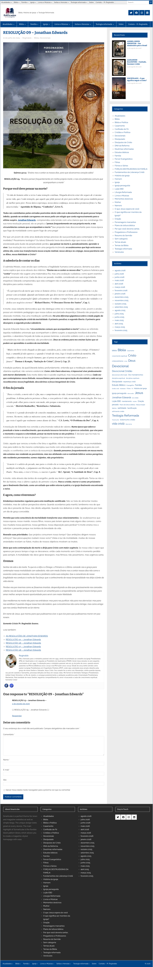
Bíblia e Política (121, 122)
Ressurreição (140, 405)
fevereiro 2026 (121, 290)
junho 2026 (119, 277)
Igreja (117, 182)
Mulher (118, 202)
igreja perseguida (119, 393)
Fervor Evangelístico (124, 159)
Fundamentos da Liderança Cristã (129, 172)
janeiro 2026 (120, 294)
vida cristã (118, 423)
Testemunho (115, 420)
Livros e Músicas (122, 195)
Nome (6, 760)
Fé (132, 388)
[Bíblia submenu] (18, 2)
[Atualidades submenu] (11, 2)
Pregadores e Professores (126, 232)
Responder (17, 716)
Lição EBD (119, 189)
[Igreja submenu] (35, 2)
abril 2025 (119, 324)
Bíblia (36, 38)
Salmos (114, 408)
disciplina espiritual (118, 378)
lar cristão (135, 398)
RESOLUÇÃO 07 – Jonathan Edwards (23, 646)
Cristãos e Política (122, 132)
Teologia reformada (123, 249)
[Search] (150, 2)
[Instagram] (12, 686)
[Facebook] (6, 686)
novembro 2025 (121, 300)
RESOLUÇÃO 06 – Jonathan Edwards (23, 643)
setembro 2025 (121, 307)
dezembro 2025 (121, 297)
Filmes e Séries (121, 166)
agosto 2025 (120, 310)
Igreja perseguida (122, 185)
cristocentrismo (117, 361)
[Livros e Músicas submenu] (51, 2)
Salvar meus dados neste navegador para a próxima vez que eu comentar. (38, 790)
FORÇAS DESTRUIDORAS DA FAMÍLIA (131, 169)
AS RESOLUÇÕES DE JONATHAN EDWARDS (27, 636)
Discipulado (120, 139)
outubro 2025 (120, 304)
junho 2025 (119, 317)
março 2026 (120, 287)
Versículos (119, 252)
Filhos (117, 162)
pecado (115, 404)
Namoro (118, 205)
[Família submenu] (27, 2)
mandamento (127, 401)
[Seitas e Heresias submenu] (68, 2)
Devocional (120, 366)
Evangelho (130, 385)
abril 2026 (119, 284)
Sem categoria (121, 239)
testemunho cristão (127, 420)
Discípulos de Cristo (123, 142)
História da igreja (122, 175)
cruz (125, 361)
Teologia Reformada (125, 415)
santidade (122, 408)
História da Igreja (140, 388)
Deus (131, 360)
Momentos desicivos (124, 199)
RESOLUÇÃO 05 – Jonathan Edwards (23, 639)
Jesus (139, 393)
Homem (118, 179)
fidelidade (123, 388)
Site (4, 780)
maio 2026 (119, 280)
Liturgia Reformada (123, 192)
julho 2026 (119, 274)
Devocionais (45, 38)
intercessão (130, 393)
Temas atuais (120, 242)
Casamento (120, 126)
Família (118, 156)
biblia (114, 350)
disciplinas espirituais (132, 378)
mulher (135, 401)
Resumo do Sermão (123, 235)
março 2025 (120, 327)
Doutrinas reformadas (124, 149)
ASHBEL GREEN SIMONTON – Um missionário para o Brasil (137, 43)
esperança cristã (129, 382)
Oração (118, 219)
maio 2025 (119, 320)
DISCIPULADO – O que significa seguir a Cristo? (137, 79)
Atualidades (120, 116)
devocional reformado (119, 375)
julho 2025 (119, 314)
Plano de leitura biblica (125, 225)
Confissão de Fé (122, 129)
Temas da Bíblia (121, 245)
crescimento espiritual (119, 356)
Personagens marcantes (125, 222)
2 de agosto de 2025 (21, 704)
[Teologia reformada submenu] (86, 2)
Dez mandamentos (135, 375)
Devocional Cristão (122, 371)
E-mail (6, 770)
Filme (129, 388)
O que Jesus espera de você (127, 209)
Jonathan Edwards (27, 220)
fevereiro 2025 (121, 330)
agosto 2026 (120, 270)
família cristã (115, 388)
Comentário (9, 734)
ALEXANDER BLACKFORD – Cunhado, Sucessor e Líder (136, 62)
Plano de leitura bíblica (127, 405)
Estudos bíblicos (122, 152)
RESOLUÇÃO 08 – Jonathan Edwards (23, 650)
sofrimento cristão (118, 411)
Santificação (132, 408)
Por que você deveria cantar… (127, 229)
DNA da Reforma (122, 145)
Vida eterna (128, 424)
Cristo (132, 355)
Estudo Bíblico (119, 385)
